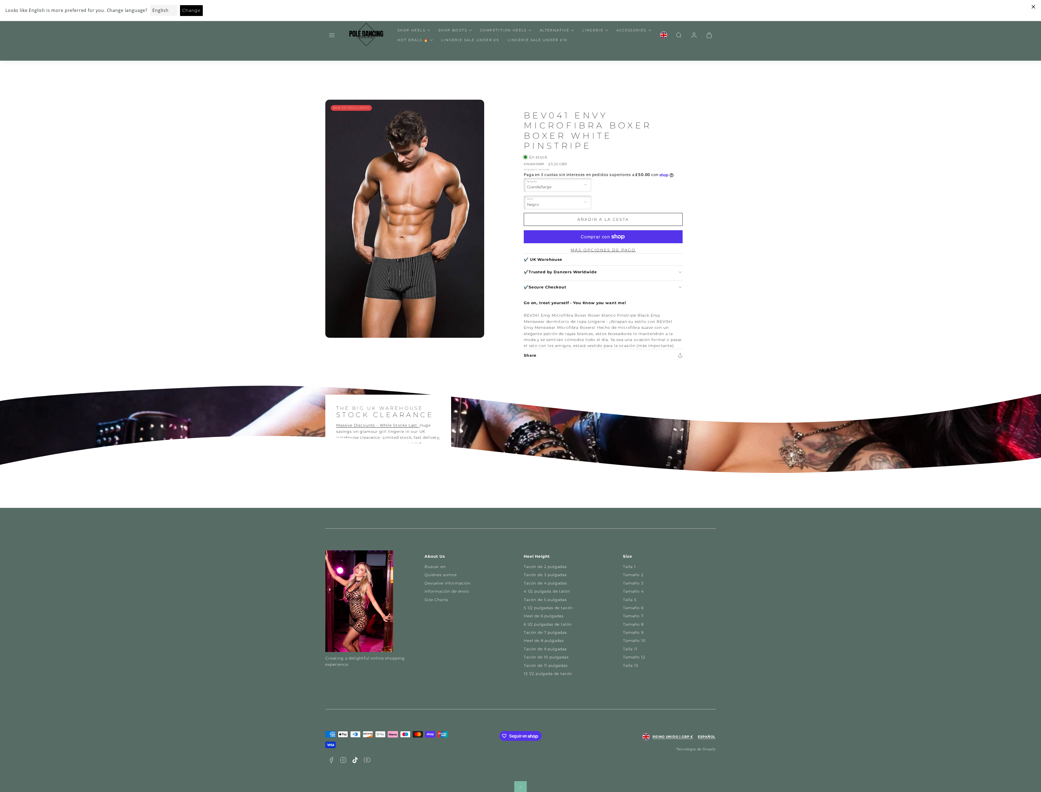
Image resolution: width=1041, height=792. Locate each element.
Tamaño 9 (633, 632)
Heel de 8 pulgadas (544, 640)
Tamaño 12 (634, 657)
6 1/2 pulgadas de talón (548, 624)
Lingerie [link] (592, 30)
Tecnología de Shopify (696, 749)
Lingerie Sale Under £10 (537, 40)
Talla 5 (630, 599)
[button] (331, 35)
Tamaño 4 (633, 591)
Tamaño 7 (633, 616)
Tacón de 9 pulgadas (545, 649)
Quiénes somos (441, 574)
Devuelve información (448, 583)
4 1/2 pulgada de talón (547, 591)
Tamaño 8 (633, 624)
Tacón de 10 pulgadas (546, 657)
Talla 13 (630, 665)
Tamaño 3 (633, 583)
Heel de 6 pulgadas (544, 616)
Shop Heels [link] (411, 30)
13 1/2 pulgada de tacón (548, 673)
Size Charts (436, 599)
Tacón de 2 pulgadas (545, 566)
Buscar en (435, 566)
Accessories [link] (631, 30)
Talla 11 (630, 649)
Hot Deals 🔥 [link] (412, 40)
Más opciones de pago (603, 250)
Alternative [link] (554, 30)
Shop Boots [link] (452, 30)
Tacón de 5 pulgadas (545, 599)
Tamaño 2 (633, 574)
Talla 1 (629, 566)
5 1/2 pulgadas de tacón (548, 607)
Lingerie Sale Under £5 (470, 40)
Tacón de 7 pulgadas (545, 632)
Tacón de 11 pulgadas (546, 665)
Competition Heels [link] (503, 30)
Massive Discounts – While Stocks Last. (378, 425)
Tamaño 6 (633, 607)
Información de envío (447, 591)
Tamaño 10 (634, 640)
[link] (663, 35)
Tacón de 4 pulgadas (545, 583)
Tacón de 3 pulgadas (545, 574)
